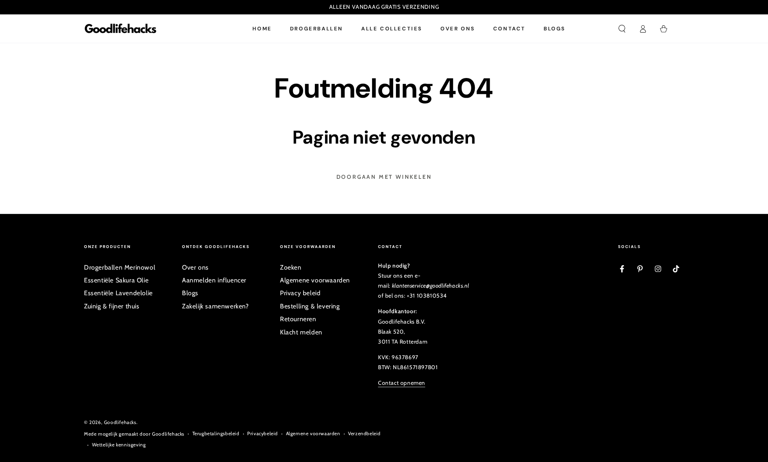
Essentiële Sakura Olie (116, 280)
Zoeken (291, 267)
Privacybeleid (262, 433)
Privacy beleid (300, 293)
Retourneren (298, 319)
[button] (622, 29)
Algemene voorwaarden (315, 280)
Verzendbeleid (364, 433)
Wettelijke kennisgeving (119, 445)
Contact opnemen (401, 382)
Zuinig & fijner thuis (112, 306)
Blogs (190, 293)
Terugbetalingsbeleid (216, 433)
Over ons (195, 267)
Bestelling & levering (310, 306)
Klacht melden (301, 332)
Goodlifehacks (120, 422)
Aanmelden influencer (214, 280)
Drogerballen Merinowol (119, 267)
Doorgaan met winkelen (384, 176)
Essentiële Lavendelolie (118, 293)
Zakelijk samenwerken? (215, 306)
